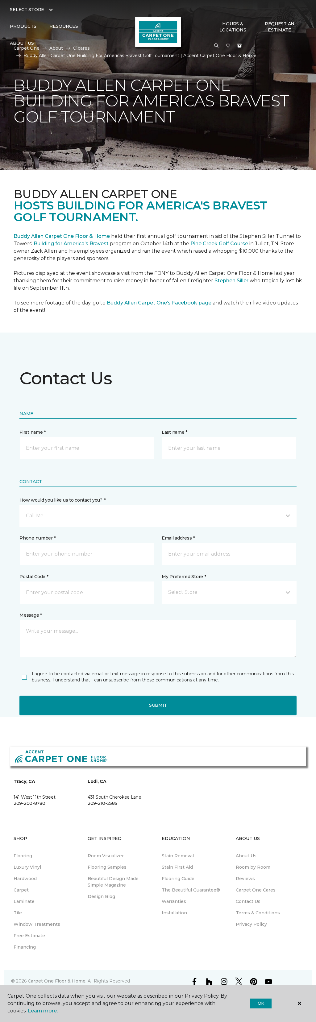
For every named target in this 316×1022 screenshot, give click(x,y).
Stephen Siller (231, 280)
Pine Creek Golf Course (219, 243)
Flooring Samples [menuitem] (107, 867)
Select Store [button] (27, 9)
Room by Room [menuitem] (253, 867)
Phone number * (37, 538)
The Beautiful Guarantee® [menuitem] (191, 890)
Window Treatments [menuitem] (37, 924)
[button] (216, 46)
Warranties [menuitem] (174, 901)
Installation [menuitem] (174, 913)
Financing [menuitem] (25, 947)
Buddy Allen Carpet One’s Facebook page (159, 303)
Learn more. (43, 1011)
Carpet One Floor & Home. (57, 981)
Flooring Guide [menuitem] (178, 878)
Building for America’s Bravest (71, 243)
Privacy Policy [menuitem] (251, 924)
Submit (158, 705)
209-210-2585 (102, 803)
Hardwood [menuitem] (25, 878)
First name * (32, 432)
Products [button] (23, 26)
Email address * (178, 538)
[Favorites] (228, 46)
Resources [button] (63, 26)
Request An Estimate (279, 27)
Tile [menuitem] (18, 913)
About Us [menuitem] (246, 856)
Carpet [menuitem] (21, 890)
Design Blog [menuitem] (101, 896)
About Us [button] (22, 43)
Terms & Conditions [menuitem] (258, 913)
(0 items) (239, 45)
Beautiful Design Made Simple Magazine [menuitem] (113, 882)
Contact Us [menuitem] (248, 901)
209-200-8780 (29, 803)
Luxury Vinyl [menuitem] (27, 867)
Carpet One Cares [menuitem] (256, 890)
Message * (30, 615)
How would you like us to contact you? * (62, 500)
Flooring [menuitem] (23, 856)
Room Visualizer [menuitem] (106, 856)
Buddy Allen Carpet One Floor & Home (62, 236)
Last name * (174, 432)
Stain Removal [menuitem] (178, 856)
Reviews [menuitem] (245, 878)
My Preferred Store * (184, 576)
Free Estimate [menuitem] (29, 935)
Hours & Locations (232, 27)
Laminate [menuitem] (24, 901)
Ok (261, 1003)
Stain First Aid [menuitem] (177, 867)
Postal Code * (33, 576)
